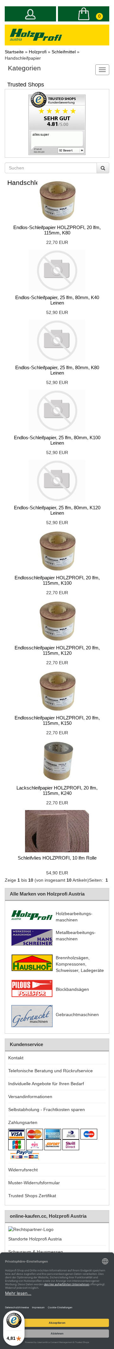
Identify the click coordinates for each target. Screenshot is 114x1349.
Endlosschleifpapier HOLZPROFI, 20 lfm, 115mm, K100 (57, 580)
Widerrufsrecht (23, 1169)
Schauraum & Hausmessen (35, 1251)
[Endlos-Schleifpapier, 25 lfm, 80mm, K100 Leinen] (57, 411)
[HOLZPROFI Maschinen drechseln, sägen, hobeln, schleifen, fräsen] (36, 34)
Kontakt (15, 1057)
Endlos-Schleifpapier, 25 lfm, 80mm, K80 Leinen (57, 370)
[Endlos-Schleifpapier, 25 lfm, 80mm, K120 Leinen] (57, 481)
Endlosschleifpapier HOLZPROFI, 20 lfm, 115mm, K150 (57, 720)
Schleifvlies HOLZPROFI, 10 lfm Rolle (57, 858)
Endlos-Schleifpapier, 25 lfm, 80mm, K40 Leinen (57, 300)
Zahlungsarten (22, 1122)
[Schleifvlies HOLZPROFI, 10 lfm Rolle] (57, 831)
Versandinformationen (30, 1096)
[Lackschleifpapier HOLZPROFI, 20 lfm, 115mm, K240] (57, 761)
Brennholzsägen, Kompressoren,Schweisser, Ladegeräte (80, 964)
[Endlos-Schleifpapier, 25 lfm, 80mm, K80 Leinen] (57, 341)
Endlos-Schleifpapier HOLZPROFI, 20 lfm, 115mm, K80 (57, 230)
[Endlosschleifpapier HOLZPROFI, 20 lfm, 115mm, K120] (57, 621)
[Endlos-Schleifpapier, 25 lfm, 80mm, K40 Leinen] (57, 271)
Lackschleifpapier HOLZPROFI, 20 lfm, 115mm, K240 (57, 790)
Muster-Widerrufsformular (34, 1182)
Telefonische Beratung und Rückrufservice (50, 1070)
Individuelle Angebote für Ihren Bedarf (46, 1083)
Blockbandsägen (72, 989)
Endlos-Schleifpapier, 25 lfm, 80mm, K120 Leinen (57, 510)
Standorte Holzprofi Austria (35, 1238)
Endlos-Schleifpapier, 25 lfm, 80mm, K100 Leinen (57, 440)
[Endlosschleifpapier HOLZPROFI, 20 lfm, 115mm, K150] (57, 691)
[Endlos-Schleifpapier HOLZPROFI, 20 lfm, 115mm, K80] (57, 201)
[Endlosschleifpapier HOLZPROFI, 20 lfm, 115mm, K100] (57, 551)
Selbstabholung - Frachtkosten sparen (46, 1109)
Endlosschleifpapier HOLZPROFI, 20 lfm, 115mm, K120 (57, 650)
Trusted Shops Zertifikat (32, 1195)
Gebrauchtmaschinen (77, 1014)
